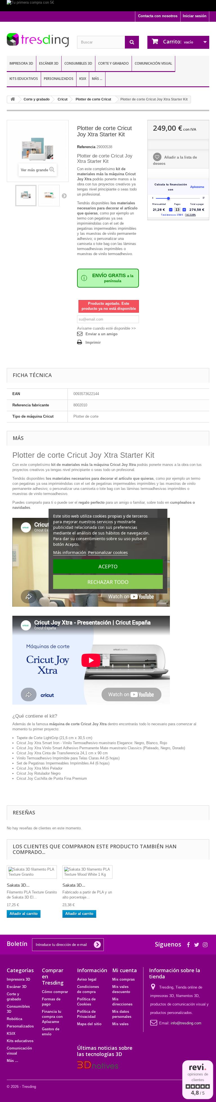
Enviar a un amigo (102, 334)
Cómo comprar (55, 992)
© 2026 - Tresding (21, 1087)
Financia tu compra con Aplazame (52, 1016)
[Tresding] (38, 40)
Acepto (108, 566)
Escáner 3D (48, 63)
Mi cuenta (124, 970)
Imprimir (93, 342)
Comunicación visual (153, 63)
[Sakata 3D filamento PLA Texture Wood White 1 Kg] (87, 872)
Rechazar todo (108, 582)
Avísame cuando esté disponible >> (106, 328)
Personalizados (58, 78)
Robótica (14, 1019)
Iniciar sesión (194, 16)
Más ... (97, 78)
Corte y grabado (113, 63)
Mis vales (120, 1024)
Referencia (86, 147)
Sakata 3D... (18, 885)
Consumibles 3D (78, 63)
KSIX (82, 78)
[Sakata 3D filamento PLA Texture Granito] (32, 872)
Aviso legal (86, 979)
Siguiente (64, 195)
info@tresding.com (186, 1023)
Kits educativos (24, 78)
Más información (69, 552)
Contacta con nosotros (157, 16)
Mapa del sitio (89, 1024)
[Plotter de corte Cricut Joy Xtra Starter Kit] (25, 195)
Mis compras (123, 979)
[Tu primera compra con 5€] (108, 5)
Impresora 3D (21, 63)
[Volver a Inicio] (12, 99)
